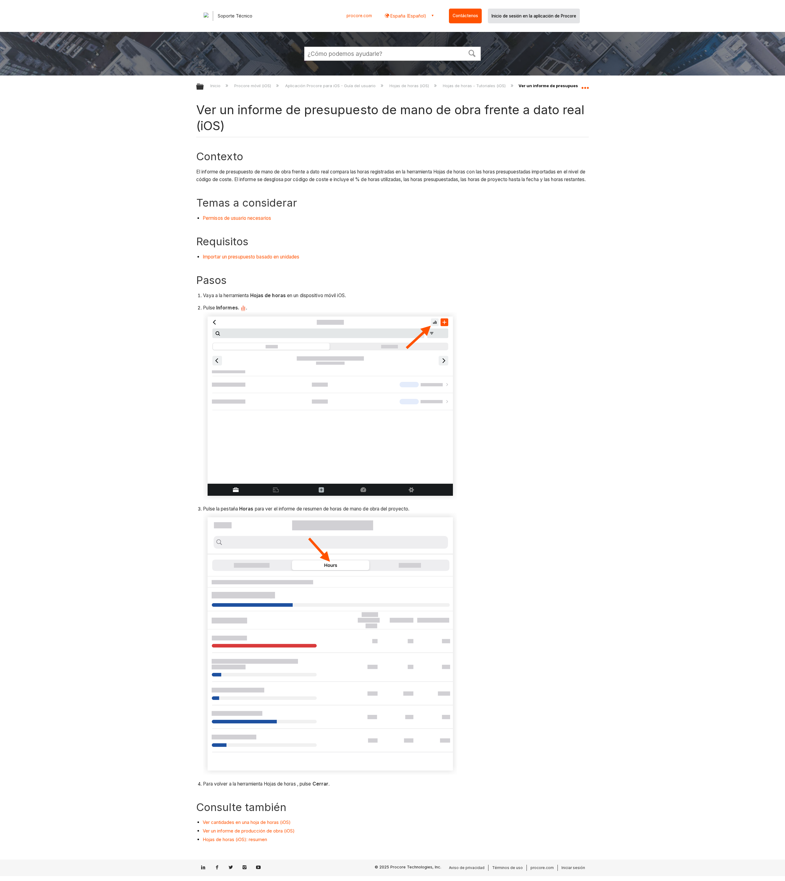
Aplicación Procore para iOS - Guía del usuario (331, 85)
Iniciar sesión (573, 867)
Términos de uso (507, 867)
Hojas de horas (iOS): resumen (235, 839)
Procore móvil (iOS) (253, 85)
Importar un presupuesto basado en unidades (251, 257)
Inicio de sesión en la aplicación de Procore (534, 16)
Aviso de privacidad (466, 867)
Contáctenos (465, 15)
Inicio (216, 85)
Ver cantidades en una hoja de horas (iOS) (247, 822)
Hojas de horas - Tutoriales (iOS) (475, 85)
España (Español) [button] (407, 15)
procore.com (359, 15)
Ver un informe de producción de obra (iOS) (249, 831)
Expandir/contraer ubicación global (585, 85)
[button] (472, 52)
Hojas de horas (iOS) (409, 85)
